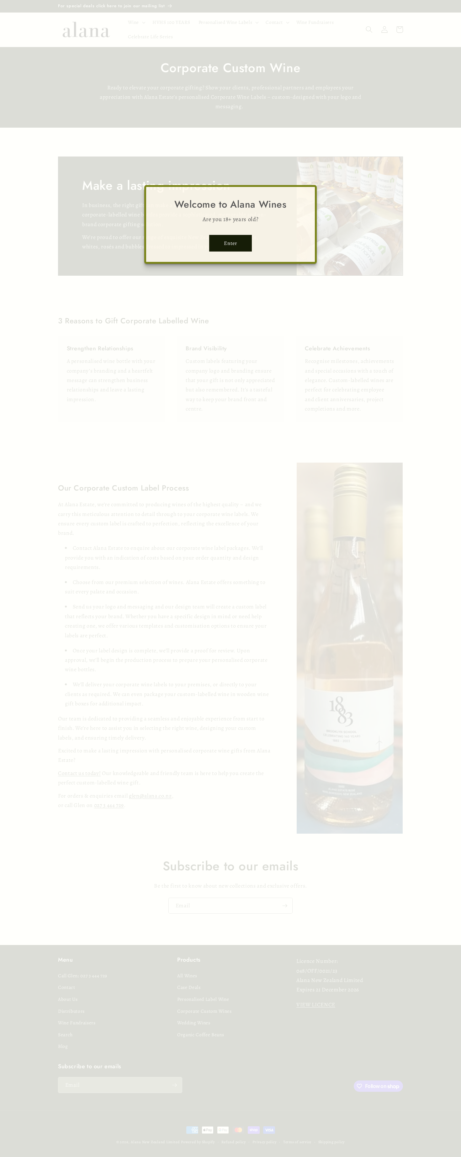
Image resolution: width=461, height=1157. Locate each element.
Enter (230, 243)
